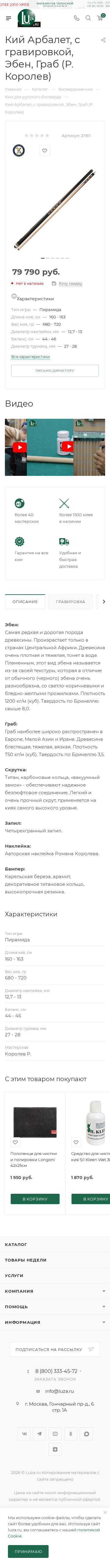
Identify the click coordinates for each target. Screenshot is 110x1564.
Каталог (16, 1244)
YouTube (55, 1433)
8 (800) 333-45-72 (56, 1371)
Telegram (39, 1433)
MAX (86, 1433)
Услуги (14, 1275)
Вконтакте (24, 1433)
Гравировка (70, 601)
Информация (23, 1322)
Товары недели (25, 1260)
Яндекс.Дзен (55, 1449)
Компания (19, 1291)
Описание (25, 601)
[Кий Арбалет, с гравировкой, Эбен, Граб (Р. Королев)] (55, 209)
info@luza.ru (59, 1391)
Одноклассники (70, 1433)
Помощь (16, 1306)
